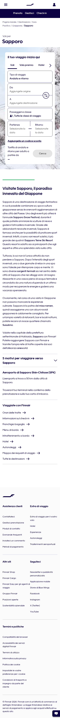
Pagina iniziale (9, 22)
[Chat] (56, 713)
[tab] (12, 65)
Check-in (42, 13)
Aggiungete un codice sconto (24, 141)
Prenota (17, 13)
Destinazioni (24, 22)
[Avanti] (50, 65)
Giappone (17, 25)
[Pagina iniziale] (30, 4)
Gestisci (29, 13)
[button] (6, 4)
